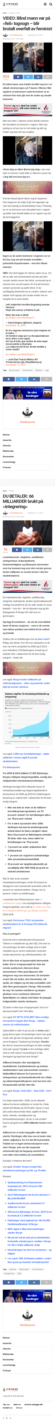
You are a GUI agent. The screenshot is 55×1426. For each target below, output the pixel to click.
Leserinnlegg (9, 462)
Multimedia (8, 451)
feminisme (28, 370)
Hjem (5, 13)
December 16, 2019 (16, 325)
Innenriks (7, 440)
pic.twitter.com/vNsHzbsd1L (20, 317)
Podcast (7, 467)
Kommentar (8, 456)
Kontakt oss (8, 1408)
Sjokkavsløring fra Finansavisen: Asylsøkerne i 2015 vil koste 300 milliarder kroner (25, 1186)
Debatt (11, 491)
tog (47, 370)
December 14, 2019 (16, 364)
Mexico (39, 370)
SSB (19, 1274)
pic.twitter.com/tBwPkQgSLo (20, 354)
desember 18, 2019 (35, 35)
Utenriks (7, 445)
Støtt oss (17, 1405)
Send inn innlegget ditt (33, 1405)
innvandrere (37, 1269)
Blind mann (14, 370)
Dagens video (14, 13)
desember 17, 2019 (35, 513)
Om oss (19, 1408)
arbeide (12, 1269)
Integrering (9, 1274)
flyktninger (24, 1269)
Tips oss (6, 1405)
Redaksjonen (17, 35)
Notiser (6, 435)
